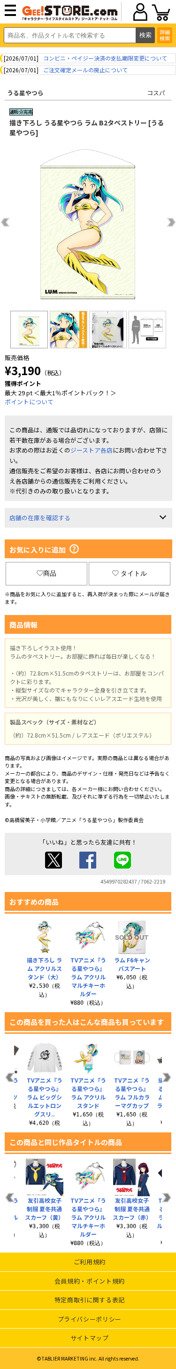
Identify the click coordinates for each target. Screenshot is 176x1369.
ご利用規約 (90, 1261)
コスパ (156, 92)
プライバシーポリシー (90, 1319)
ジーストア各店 (91, 450)
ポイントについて (29, 401)
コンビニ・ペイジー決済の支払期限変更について (105, 58)
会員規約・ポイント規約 (89, 1281)
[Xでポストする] (53, 865)
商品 (49, 573)
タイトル (134, 573)
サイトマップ (89, 1337)
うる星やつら (25, 92)
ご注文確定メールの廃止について (85, 70)
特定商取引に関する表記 (89, 1299)
